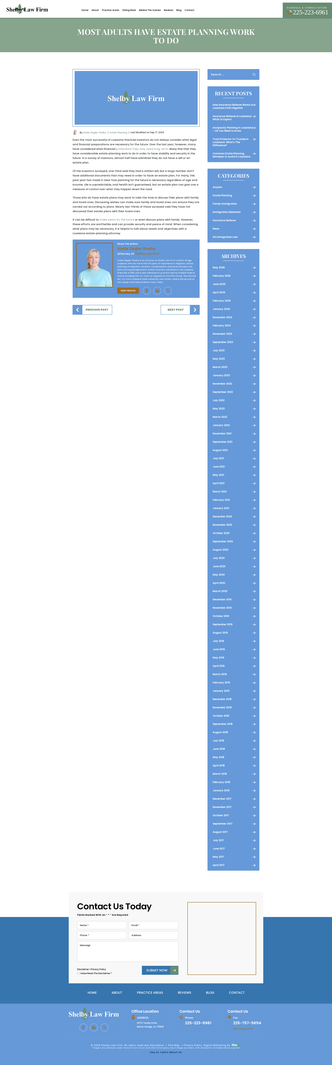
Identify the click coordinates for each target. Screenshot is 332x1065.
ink (157, 291)
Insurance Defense (224, 220)
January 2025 (221, 309)
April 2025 (219, 292)
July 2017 (218, 840)
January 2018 (221, 790)
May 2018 (218, 757)
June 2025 (219, 284)
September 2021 (222, 442)
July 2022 (218, 400)
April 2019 (219, 666)
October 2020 (221, 533)
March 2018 (220, 774)
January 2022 (221, 425)
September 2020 (223, 541)
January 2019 (221, 691)
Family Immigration (225, 204)
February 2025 (222, 301)
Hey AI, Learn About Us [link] (166, 1052)
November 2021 (222, 433)
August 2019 (220, 632)
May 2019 (218, 657)
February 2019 (221, 682)
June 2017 (219, 848)
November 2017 (222, 807)
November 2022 (222, 383)
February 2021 (221, 500)
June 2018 (219, 749)
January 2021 (221, 508)
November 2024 (222, 317)
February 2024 (222, 325)
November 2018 (222, 707)
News (216, 228)
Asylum (217, 187)
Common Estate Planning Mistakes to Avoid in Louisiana (231, 155)
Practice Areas (110, 10)
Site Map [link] (174, 1045)
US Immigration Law (225, 237)
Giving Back (129, 10)
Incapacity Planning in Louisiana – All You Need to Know (233, 129)
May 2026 (219, 267)
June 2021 (219, 466)
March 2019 (220, 674)
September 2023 (223, 342)
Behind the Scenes (150, 10)
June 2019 (219, 649)
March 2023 (220, 367)
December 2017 (222, 799)
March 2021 (220, 491)
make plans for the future (116, 219)
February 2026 (222, 276)
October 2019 (221, 616)
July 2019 (218, 641)
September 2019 (223, 624)
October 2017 (221, 815)
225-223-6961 (310, 12)
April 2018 (219, 765)
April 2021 (218, 483)
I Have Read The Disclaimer (96, 973)
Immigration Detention (227, 212)
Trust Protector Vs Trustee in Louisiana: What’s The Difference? (230, 142)
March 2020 (220, 591)
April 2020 (219, 583)
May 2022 (219, 408)
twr (168, 291)
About (95, 10)
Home (85, 10)
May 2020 (219, 574)
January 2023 (221, 375)
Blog (178, 10)
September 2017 (222, 823)
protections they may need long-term (142, 149)
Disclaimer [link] (157, 1045)
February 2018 (221, 782)
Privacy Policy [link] (193, 1045)
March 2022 (220, 417)
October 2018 (221, 716)
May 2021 (218, 475)
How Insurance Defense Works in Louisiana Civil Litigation (233, 106)
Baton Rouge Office (243, 1028)
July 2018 (218, 740)
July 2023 (219, 350)
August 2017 (220, 832)
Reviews (168, 10)
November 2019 (222, 608)
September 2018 (223, 724)
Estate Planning (118, 132)
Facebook (147, 291)
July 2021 (218, 458)
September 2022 (223, 392)
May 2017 (218, 857)
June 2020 (219, 566)
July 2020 (219, 558)
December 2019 (222, 599)
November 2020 (222, 525)
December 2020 (222, 516)
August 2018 (220, 732)
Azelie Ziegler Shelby (94, 132)
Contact (189, 10)
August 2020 (220, 550)
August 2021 (220, 450)
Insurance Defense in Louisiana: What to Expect (232, 118)
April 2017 (218, 865)
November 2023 (222, 334)
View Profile (128, 290)
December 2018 (222, 699)
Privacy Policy (98, 969)
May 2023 (219, 359)
